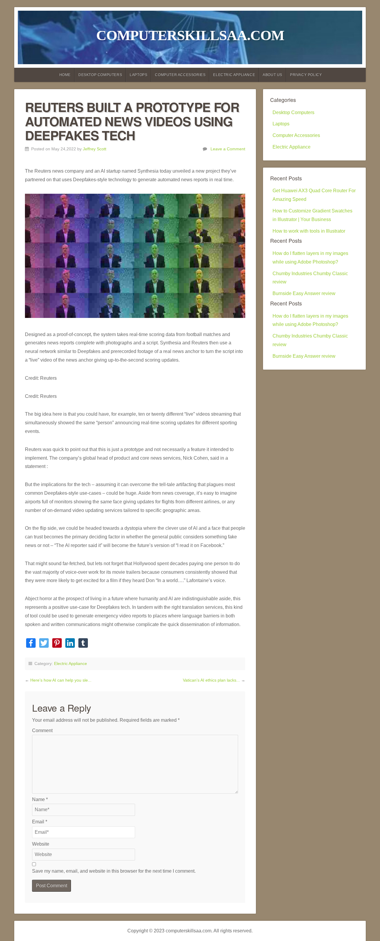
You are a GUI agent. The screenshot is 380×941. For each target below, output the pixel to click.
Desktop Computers (100, 75)
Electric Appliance (234, 75)
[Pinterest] (57, 643)
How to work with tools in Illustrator (309, 231)
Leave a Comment (227, 148)
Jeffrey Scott (94, 148)
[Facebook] (31, 643)
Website (40, 844)
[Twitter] (44, 643)
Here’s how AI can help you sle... (60, 680)
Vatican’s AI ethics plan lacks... (212, 680)
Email (39, 821)
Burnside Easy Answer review (304, 293)
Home (65, 75)
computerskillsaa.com (190, 35)
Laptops (138, 75)
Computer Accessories (180, 75)
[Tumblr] (83, 643)
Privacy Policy (306, 75)
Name (40, 799)
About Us (272, 75)
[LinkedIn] (70, 643)
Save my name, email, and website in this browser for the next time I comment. (114, 871)
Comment (42, 730)
